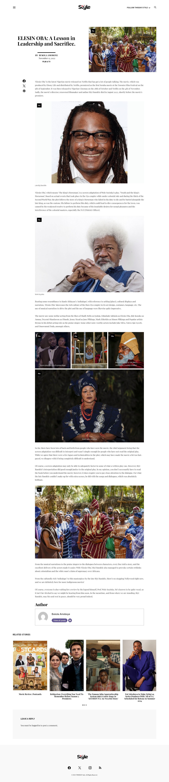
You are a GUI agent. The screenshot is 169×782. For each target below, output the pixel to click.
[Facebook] (69, 766)
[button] (83, 705)
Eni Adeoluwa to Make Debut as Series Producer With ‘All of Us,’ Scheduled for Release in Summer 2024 (139, 697)
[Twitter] (79, 766)
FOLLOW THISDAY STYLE (137, 7)
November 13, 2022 (47, 58)
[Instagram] (90, 766)
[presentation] (18, 672)
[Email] (70, 620)
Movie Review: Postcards (29, 694)
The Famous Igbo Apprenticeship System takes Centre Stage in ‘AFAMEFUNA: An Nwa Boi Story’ (103, 696)
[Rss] (100, 766)
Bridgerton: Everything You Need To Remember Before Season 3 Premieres (66, 696)
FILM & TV (46, 61)
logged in (36, 725)
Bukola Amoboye (48, 55)
